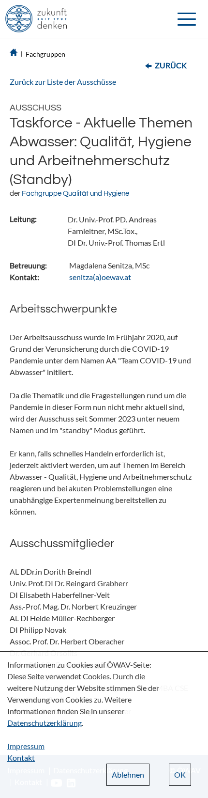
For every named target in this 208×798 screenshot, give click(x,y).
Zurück (171, 65)
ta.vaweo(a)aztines (100, 277)
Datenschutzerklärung (44, 722)
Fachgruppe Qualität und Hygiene (75, 193)
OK (180, 774)
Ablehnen (128, 774)
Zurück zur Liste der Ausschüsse (63, 81)
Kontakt (21, 757)
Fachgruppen (45, 54)
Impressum (26, 746)
